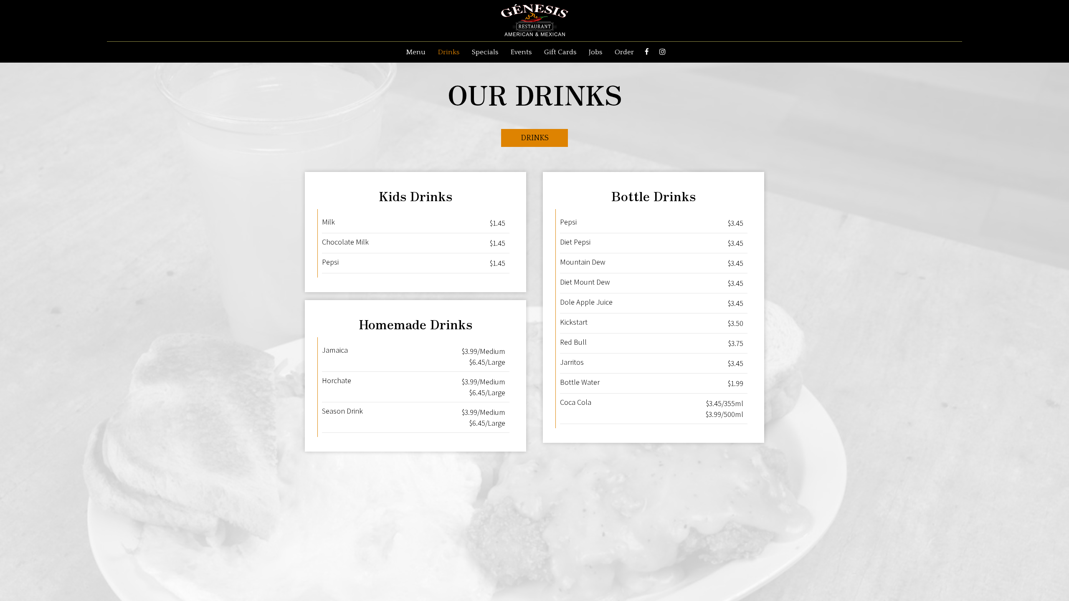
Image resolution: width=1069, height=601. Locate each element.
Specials (485, 52)
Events (521, 52)
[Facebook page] (647, 51)
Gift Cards (560, 52)
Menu (416, 52)
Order (624, 52)
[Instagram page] (662, 51)
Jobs (595, 52)
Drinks (448, 52)
